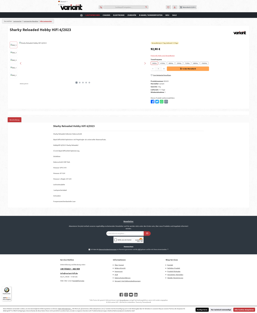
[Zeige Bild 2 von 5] (80, 82)
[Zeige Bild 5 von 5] (89, 82)
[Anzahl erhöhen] (164, 68)
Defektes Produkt (173, 268)
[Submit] (147, 233)
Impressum (119, 271)
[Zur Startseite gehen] (71, 7)
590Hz (179, 63)
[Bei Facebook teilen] (152, 101)
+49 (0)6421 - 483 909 (70, 268)
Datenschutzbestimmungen (108, 249)
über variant (119, 265)
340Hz (154, 63)
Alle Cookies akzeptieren (244, 310)
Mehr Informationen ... (65, 308)
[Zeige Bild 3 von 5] (83, 82)
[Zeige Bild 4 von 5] (86, 82)
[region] (78, 63)
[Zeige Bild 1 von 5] (76, 82)
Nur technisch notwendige (221, 310)
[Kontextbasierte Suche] (101, 7)
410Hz (162, 63)
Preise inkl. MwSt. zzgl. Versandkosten (163, 55)
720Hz (187, 63)
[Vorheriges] (20, 63)
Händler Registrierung (175, 278)
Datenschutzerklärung (122, 278)
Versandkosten (124, 300)
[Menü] (10, 287)
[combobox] (124, 7)
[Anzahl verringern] (153, 68)
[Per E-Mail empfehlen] (166, 101)
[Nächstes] (144, 63)
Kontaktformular (78, 281)
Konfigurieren (202, 310)
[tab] (14, 119)
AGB (139, 249)
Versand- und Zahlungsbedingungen (128, 281)
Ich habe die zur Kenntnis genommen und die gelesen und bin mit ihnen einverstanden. (129, 249)
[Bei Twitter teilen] (157, 101)
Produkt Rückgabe (173, 271)
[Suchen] (146, 7)
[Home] (81, 15)
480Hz (171, 63)
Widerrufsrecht (120, 268)
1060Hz (204, 63)
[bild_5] (82, 63)
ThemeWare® (146, 302)
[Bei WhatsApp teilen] (161, 101)
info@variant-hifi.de (69, 273)
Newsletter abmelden (175, 275)
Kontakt (170, 265)
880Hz (195, 63)
